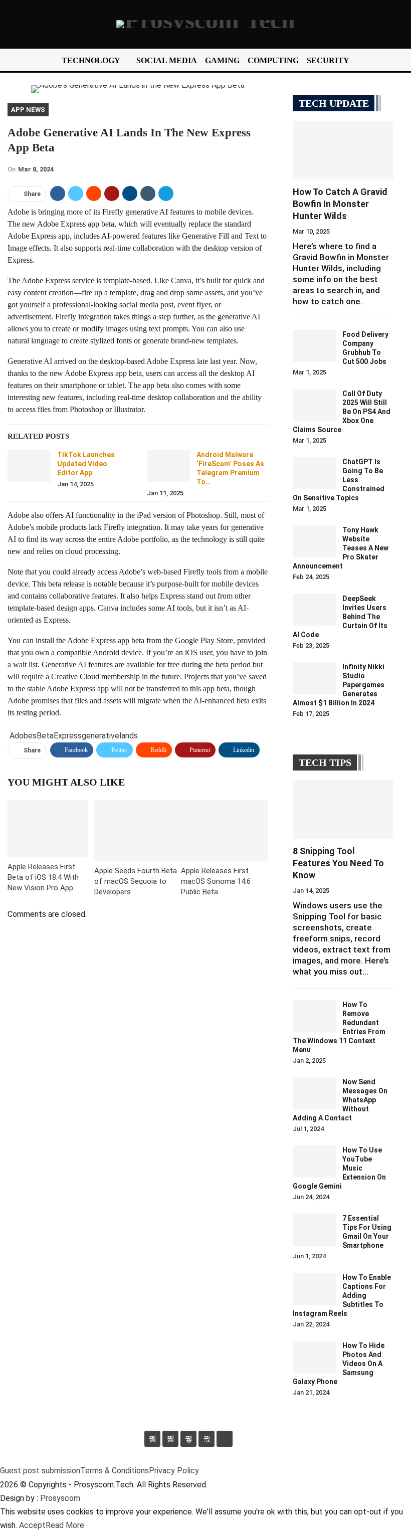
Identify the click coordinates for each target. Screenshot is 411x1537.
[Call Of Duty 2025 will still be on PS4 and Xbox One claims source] (314, 405)
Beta (45, 735)
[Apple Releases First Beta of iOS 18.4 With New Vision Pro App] (48, 828)
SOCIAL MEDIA (166, 60)
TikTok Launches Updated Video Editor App (86, 464)
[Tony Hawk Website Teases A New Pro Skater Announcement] (314, 541)
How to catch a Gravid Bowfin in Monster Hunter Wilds (340, 203)
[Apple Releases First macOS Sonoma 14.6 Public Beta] (224, 830)
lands (128, 735)
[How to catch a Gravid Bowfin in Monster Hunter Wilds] (343, 150)
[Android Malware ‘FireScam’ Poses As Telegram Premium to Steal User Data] (168, 466)
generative (100, 735)
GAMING (222, 60)
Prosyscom (60, 1498)
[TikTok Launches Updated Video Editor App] (29, 466)
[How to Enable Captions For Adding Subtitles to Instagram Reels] (314, 1289)
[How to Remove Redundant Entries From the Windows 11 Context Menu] (314, 1016)
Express (68, 735)
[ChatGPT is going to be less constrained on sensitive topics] (314, 473)
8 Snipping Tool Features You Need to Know (338, 863)
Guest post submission (40, 1470)
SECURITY (328, 60)
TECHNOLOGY (91, 60)
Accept (32, 1525)
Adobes (23, 735)
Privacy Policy (174, 1470)
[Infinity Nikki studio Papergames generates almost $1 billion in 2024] (314, 678)
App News (28, 109)
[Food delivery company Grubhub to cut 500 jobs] (314, 346)
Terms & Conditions (114, 1470)
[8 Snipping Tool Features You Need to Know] (343, 809)
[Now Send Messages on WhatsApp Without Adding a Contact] (314, 1093)
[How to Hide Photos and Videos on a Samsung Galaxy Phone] (314, 1357)
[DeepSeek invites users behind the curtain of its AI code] (314, 610)
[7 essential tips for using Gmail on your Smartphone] (314, 1230)
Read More (65, 1525)
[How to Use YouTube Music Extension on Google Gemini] (314, 1161)
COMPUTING (273, 60)
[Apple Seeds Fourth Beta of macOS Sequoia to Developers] (137, 830)
